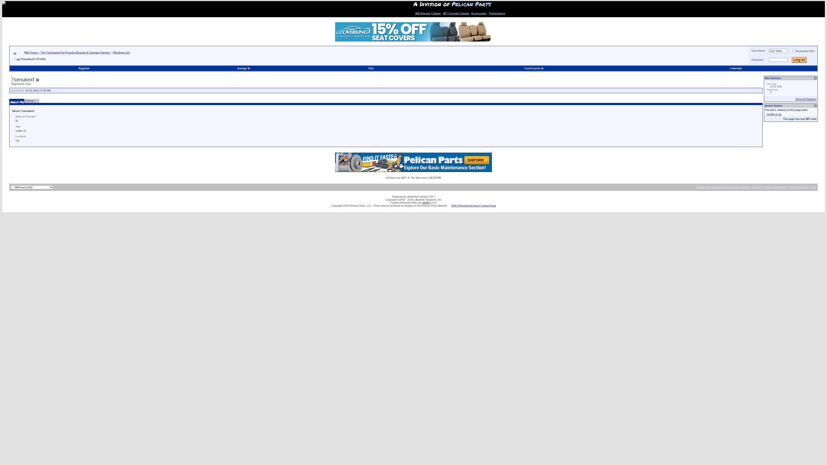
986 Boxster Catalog (428, 13)
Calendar (736, 68)
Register (84, 68)
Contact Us (703, 187)
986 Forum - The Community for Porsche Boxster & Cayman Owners (67, 52)
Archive (757, 187)
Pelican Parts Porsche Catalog (731, 187)
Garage (242, 68)
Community (532, 68)
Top (814, 187)
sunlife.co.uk (774, 114)
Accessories (479, 13)
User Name (758, 50)
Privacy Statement (775, 187)
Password (757, 59)
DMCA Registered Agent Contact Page (473, 205)
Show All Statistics (805, 99)
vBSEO (426, 202)
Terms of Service (799, 187)
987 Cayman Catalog (456, 13)
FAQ (371, 68)
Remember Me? (805, 51)
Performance (497, 13)
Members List (121, 52)
